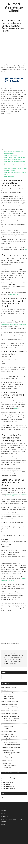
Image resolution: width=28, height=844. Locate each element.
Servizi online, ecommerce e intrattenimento (12, 741)
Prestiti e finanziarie (9, 698)
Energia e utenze (5, 725)
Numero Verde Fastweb (7, 782)
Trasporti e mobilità (6, 763)
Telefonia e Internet (6, 760)
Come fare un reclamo (9, 176)
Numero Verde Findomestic (8, 788)
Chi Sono (3, 810)
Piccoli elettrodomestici (10, 722)
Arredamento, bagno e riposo (11, 706)
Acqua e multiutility (8, 726)
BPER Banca (17, 408)
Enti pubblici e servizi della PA (8, 731)
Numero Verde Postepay (7, 786)
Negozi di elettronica (9, 756)
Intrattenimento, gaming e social (12, 744)
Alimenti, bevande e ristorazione (9, 687)
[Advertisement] (14, 48)
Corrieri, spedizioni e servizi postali (10, 710)
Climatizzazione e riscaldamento (12, 718)
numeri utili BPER (13, 294)
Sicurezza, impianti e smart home (12, 708)
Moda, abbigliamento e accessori (12, 738)
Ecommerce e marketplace (10, 742)
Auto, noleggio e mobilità (10, 765)
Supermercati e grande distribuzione (10, 747)
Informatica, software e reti (11, 754)
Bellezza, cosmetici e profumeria (9, 701)
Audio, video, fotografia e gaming (12, 752)
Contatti (3, 813)
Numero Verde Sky (6, 777)
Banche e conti (7, 694)
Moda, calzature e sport (7, 734)
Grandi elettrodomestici (10, 720)
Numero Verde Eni (5, 784)
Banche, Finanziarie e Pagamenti (9, 693)
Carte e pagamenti (8, 696)
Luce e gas (6, 728)
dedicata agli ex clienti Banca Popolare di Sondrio (13, 324)
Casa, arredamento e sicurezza (9, 704)
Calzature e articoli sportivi (10, 736)
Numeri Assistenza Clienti (14, 7)
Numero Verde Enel (6, 780)
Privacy (3, 824)
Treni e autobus (7, 767)
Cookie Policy (4, 816)
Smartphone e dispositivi (10, 757)
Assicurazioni (4, 690)
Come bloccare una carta (10, 155)
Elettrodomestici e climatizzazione (10, 716)
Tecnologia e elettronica (7, 750)
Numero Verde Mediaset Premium (10, 779)
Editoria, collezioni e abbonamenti (9, 713)
